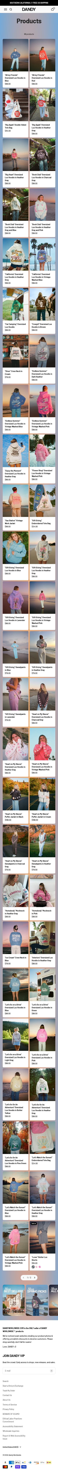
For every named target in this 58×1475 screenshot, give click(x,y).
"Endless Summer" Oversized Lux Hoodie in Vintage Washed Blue (15, 424)
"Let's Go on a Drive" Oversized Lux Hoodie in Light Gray (15, 1057)
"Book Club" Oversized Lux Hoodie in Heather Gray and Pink (41, 227)
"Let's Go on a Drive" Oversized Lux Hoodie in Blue (15, 1008)
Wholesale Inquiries (11, 1431)
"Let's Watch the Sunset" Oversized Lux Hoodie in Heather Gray (42, 1210)
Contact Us (7, 1395)
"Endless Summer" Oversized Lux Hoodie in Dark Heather (42, 374)
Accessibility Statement (13, 1426)
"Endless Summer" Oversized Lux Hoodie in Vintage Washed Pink (42, 424)
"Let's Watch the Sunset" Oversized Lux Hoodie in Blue (15, 1210)
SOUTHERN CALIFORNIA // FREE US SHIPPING (29, 3)
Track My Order (9, 1390)
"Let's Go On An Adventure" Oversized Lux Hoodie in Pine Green (15, 1160)
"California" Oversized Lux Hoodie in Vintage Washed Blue (41, 277)
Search (5, 1381)
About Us (6, 1400)
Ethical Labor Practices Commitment (12, 1420)
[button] (52, 9)
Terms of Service (10, 1404)
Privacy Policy (8, 1409)
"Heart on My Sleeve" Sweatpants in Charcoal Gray (15, 864)
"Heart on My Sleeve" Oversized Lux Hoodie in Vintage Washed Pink (42, 767)
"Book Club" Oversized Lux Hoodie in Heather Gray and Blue (14, 227)
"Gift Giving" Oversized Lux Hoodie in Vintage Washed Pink (41, 620)
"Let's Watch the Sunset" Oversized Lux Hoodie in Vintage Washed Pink (15, 1260)
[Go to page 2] (34, 1277)
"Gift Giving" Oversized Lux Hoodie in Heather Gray (41, 570)
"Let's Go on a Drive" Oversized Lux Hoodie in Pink (42, 1058)
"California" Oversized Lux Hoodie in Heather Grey (14, 277)
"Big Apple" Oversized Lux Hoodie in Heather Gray (41, 128)
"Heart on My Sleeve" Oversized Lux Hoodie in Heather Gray (15, 767)
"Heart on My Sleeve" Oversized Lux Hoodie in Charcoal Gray (42, 717)
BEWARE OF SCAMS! (11, 1414)
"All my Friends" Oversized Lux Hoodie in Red (42, 78)
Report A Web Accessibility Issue (14, 1437)
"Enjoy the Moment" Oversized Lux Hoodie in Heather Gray (15, 474)
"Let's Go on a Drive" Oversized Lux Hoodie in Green (42, 1008)
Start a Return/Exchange (13, 1386)
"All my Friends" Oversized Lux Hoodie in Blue (15, 78)
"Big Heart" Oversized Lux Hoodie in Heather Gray (14, 177)
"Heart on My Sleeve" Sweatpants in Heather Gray (41, 864)
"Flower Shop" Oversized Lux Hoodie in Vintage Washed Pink (42, 473)
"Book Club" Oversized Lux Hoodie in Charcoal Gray (41, 177)
